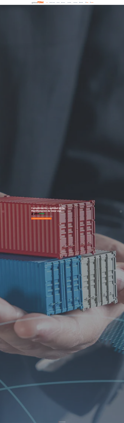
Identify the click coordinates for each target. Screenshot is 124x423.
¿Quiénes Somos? (52, 2)
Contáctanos (75, 2)
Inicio (47, 2)
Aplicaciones (63, 2)
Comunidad (69, 2)
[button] (3, 211)
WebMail (81, 2)
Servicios (58, 2)
